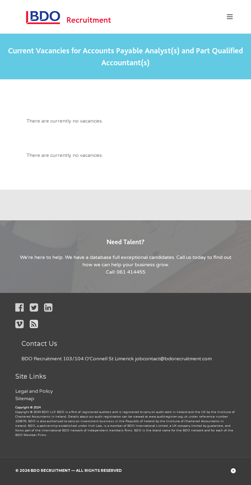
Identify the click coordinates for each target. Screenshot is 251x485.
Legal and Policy (34, 391)
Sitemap (24, 399)
